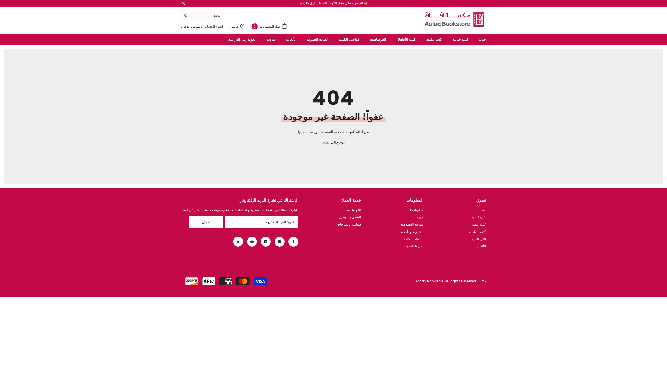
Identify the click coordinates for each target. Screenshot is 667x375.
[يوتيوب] (252, 242)
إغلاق (183, 3)
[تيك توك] (266, 242)
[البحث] (203, 16)
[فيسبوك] (293, 242)
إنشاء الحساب (213, 26)
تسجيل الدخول (190, 26)
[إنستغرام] (280, 242)
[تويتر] (238, 242)
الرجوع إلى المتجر (333, 142)
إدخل (206, 221)
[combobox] (207, 16)
